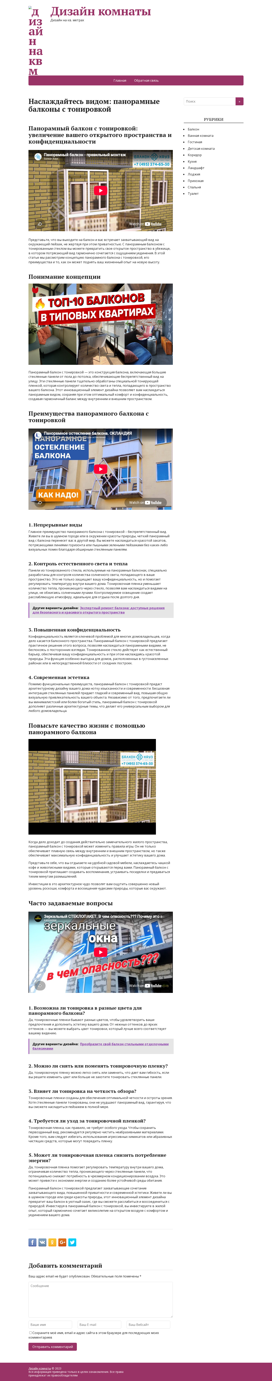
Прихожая (196, 181)
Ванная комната (200, 135)
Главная (119, 80)
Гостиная (195, 142)
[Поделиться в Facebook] (32, 1242)
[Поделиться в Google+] (62, 1242)
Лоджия (194, 174)
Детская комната (201, 148)
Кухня (192, 161)
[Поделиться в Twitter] (72, 1242)
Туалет (193, 193)
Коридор (195, 155)
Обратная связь (146, 80)
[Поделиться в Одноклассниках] (52, 1242)
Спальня (194, 187)
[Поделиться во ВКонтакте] (42, 1242)
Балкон (193, 129)
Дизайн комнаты (100, 11)
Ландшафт (196, 168)
